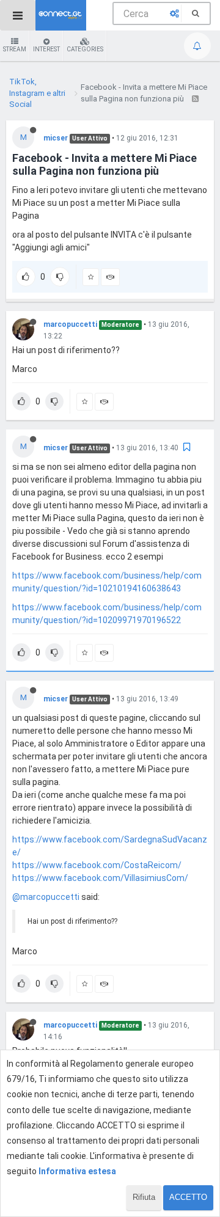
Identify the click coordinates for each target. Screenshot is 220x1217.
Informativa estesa (77, 1171)
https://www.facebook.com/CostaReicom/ (97, 865)
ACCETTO (188, 1197)
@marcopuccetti (45, 897)
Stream (14, 49)
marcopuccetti (70, 324)
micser (55, 138)
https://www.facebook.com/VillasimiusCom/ (100, 878)
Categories (85, 49)
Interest (46, 49)
